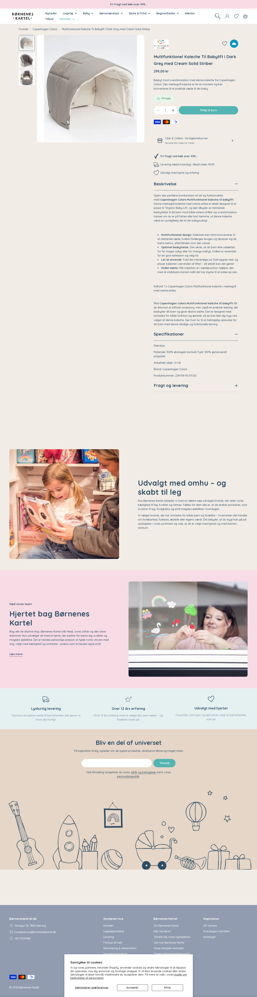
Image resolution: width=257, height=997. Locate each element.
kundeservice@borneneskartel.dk (35, 932)
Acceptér (132, 987)
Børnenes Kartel (29, 987)
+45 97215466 (22, 938)
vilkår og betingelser (144, 772)
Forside (23, 29)
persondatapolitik (128, 776)
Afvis (167, 987)
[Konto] (227, 16)
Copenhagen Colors (45, 29)
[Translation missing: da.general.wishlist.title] (236, 16)
